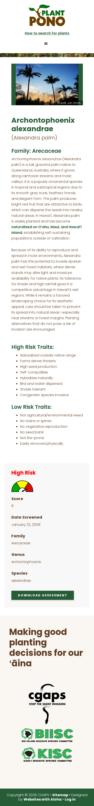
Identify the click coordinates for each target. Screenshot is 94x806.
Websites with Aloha (43, 799)
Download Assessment (42, 595)
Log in (70, 799)
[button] (47, 43)
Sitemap (60, 795)
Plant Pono (47, 15)
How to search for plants (47, 33)
